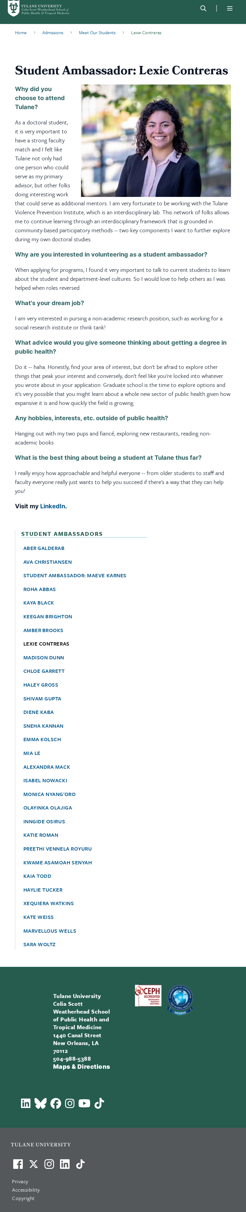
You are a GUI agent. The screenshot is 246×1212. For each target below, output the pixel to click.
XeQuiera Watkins (48, 903)
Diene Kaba (38, 712)
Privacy (20, 1181)
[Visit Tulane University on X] (34, 1166)
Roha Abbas (39, 589)
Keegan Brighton (47, 616)
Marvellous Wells (49, 931)
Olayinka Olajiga (47, 807)
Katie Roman (40, 835)
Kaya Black (38, 602)
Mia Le (31, 753)
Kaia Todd (37, 876)
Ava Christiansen (47, 562)
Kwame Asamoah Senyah (57, 862)
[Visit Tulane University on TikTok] (80, 1166)
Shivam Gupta (42, 698)
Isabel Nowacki (45, 780)
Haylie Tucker (43, 890)
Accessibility (26, 1189)
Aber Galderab (44, 548)
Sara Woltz (39, 944)
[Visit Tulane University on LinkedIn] (65, 1166)
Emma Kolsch (42, 739)
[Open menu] (229, 8)
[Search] (203, 8)
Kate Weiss (38, 917)
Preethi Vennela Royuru (57, 848)
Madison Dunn (43, 657)
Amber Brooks (43, 630)
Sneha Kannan (43, 726)
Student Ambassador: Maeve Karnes (75, 575)
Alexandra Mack (46, 767)
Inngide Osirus (44, 821)
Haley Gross (40, 685)
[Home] (39, 8)
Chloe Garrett (44, 671)
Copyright (23, 1198)
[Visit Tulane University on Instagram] (49, 1166)
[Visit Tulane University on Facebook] (18, 1166)
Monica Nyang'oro (49, 794)
